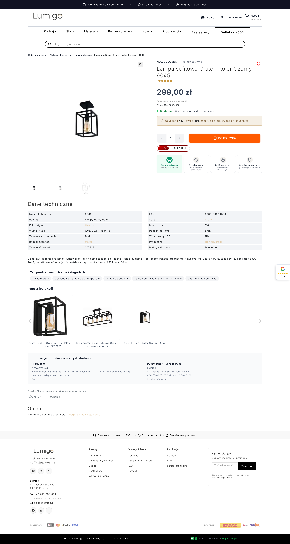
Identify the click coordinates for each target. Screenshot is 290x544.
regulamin (245, 475)
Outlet (92, 465)
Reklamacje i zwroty (140, 460)
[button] (140, 64)
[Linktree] (49, 471)
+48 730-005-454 (157, 375)
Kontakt (132, 471)
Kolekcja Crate (192, 61)
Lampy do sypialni (117, 278)
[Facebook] (33, 471)
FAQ (130, 465)
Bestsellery (200, 32)
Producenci (170, 31)
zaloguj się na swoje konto (83, 414)
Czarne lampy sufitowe (202, 278)
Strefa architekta (177, 465)
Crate (208, 219)
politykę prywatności (223, 477)
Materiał (89, 31)
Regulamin (95, 455)
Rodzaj (49, 31)
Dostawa (133, 455)
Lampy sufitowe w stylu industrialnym (158, 278)
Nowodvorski (167, 61)
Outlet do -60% (233, 32)
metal (88, 241)
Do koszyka (227, 138)
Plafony (54, 55)
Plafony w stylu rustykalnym (76, 55)
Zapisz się (247, 466)
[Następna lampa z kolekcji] (259, 321)
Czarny (89, 225)
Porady (171, 455)
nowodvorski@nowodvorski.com (51, 375)
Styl (69, 31)
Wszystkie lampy (99, 476)
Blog (170, 460)
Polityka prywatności (101, 460)
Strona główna (39, 55)
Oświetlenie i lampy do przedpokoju (77, 278)
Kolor (146, 31)
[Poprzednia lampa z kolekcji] (30, 321)
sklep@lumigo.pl (157, 379)
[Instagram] (41, 471)
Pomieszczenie (119, 31)
